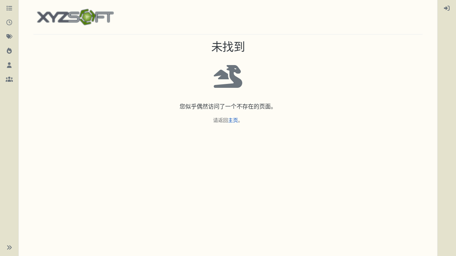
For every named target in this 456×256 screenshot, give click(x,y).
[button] (9, 247)
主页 (233, 120)
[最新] (9, 22)
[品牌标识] (75, 17)
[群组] (9, 79)
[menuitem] (446, 8)
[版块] (9, 8)
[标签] (9, 37)
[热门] (9, 51)
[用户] (9, 65)
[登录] (446, 8)
